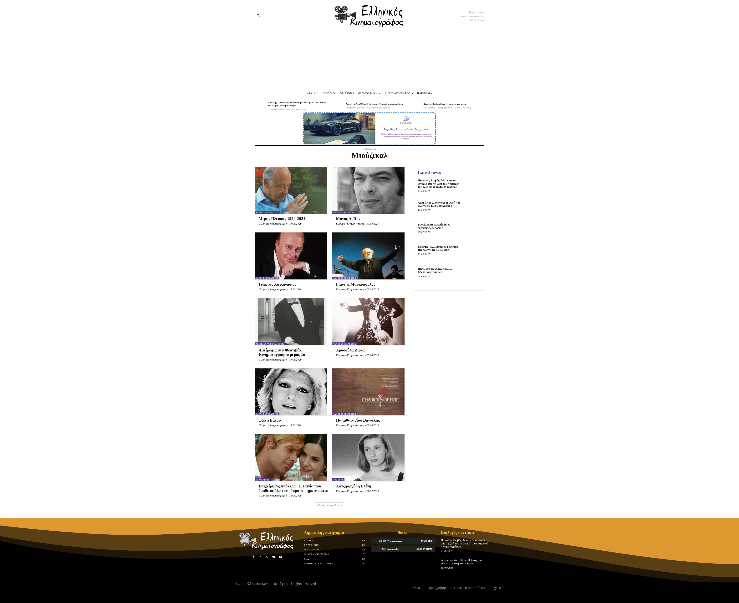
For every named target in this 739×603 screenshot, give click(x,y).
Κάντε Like (426, 540)
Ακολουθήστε (424, 549)
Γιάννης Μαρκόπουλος (355, 284)
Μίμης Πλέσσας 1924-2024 (282, 218)
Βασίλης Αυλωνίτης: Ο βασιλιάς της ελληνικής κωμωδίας (438, 248)
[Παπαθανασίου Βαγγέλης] (368, 391)
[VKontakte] (273, 556)
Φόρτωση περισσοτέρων (328, 505)
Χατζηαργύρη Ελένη (353, 486)
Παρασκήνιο (263, 480)
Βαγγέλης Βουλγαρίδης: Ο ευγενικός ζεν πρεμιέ (445, 104)
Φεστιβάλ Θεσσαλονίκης (270, 344)
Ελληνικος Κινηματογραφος (273, 223)
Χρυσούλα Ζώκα (350, 350)
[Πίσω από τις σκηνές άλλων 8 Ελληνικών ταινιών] (472, 275)
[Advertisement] (369, 60)
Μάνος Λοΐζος (348, 218)
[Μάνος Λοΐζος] (368, 190)
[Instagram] (260, 556)
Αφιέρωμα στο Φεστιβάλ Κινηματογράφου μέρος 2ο (282, 352)
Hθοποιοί (338, 480)
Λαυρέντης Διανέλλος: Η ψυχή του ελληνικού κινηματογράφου (374, 104)
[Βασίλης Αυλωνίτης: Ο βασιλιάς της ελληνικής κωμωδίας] (472, 252)
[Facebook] (253, 556)
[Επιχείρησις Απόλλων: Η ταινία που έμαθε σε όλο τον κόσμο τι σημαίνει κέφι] (291, 457)
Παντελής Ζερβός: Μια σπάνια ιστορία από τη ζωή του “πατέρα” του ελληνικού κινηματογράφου (439, 183)
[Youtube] (280, 556)
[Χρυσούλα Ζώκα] (368, 321)
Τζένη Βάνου (270, 420)
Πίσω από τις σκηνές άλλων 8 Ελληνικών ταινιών (436, 270)
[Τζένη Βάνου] (291, 391)
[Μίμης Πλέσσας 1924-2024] (291, 190)
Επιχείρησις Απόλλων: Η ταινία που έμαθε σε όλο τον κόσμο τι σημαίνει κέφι (294, 488)
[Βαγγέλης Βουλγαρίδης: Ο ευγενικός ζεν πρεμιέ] (415, 106)
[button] (258, 15)
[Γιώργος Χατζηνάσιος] (291, 255)
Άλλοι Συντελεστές (267, 212)
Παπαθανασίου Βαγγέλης (358, 420)
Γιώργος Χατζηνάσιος (277, 284)
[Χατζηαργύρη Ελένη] (368, 457)
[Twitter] (266, 556)
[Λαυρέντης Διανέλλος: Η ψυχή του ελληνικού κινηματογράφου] (338, 106)
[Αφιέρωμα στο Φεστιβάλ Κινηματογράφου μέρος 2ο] (291, 321)
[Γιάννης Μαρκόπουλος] (368, 255)
